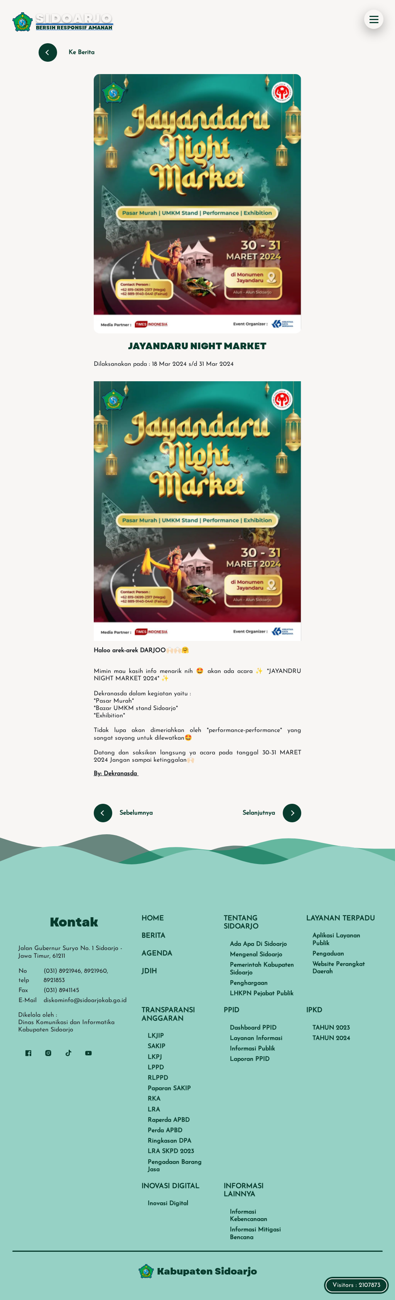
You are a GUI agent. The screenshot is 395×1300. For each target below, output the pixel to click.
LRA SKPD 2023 (171, 1151)
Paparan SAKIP (169, 1088)
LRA (154, 1110)
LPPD (156, 1068)
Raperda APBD (169, 1120)
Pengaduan (328, 954)
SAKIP (156, 1046)
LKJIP (156, 1036)
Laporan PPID (250, 1059)
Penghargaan (249, 983)
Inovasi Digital (168, 1203)
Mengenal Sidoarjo (256, 955)
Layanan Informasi (256, 1038)
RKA (154, 1099)
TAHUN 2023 (331, 1028)
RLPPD (158, 1078)
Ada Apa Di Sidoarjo (258, 944)
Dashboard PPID (253, 1028)
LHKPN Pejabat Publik (262, 994)
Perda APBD (165, 1131)
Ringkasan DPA (169, 1141)
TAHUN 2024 (331, 1038)
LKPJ (155, 1057)
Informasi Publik (252, 1049)
